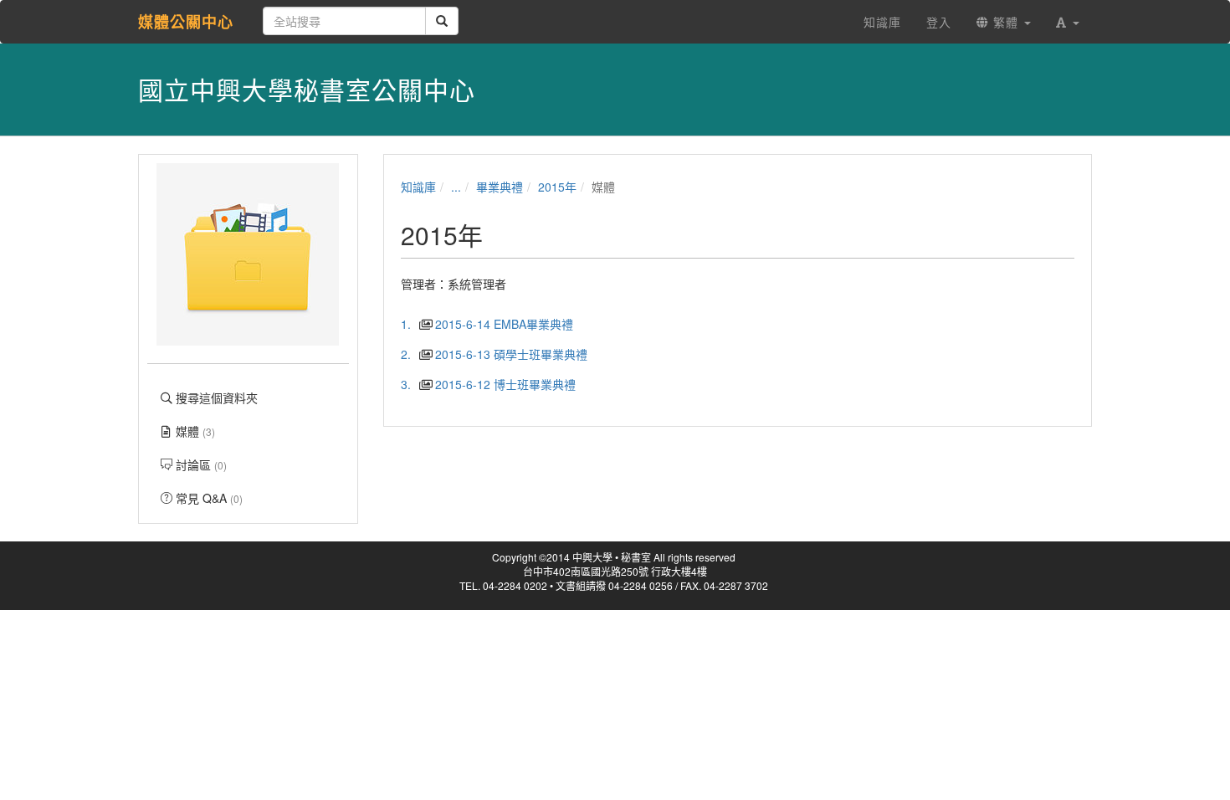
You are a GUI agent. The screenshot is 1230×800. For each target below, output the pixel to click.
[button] (1067, 22)
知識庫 (418, 186)
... (456, 186)
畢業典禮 (499, 186)
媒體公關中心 (185, 22)
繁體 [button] (1005, 21)
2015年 (557, 186)
